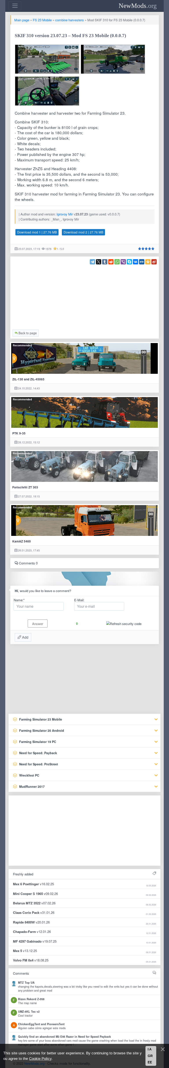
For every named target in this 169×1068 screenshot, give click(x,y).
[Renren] (141, 261)
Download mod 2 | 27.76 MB (83, 232)
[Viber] (123, 261)
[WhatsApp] (117, 261)
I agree (150, 1056)
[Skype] (129, 261)
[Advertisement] (85, 295)
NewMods (138, 5)
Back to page (27, 333)
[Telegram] (92, 261)
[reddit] (111, 261)
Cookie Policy (40, 1059)
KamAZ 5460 (21, 541)
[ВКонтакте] (135, 261)
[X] (98, 261)
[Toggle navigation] (15, 5)
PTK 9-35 (19, 433)
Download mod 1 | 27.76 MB (37, 232)
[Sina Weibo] (154, 261)
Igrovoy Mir (65, 214)
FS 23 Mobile (42, 20)
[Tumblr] (104, 261)
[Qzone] (148, 261)
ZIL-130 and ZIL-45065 (28, 379)
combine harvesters (69, 20)
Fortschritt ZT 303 (25, 487)
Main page (21, 20)
